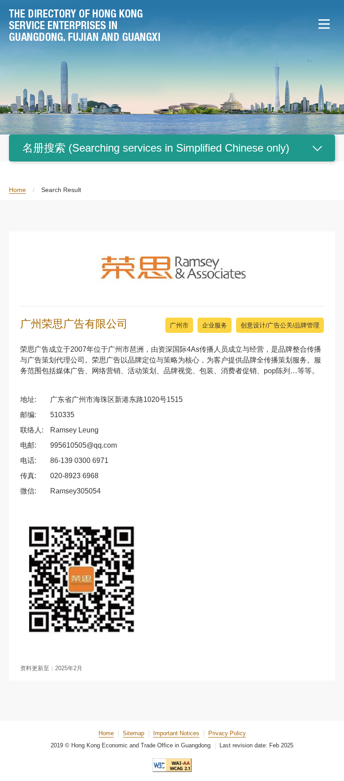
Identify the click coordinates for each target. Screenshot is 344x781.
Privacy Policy (227, 733)
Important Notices (176, 733)
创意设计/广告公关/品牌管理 (280, 325)
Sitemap (133, 733)
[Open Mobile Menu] (324, 24)
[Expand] (317, 148)
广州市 (179, 325)
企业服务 (214, 325)
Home (17, 189)
